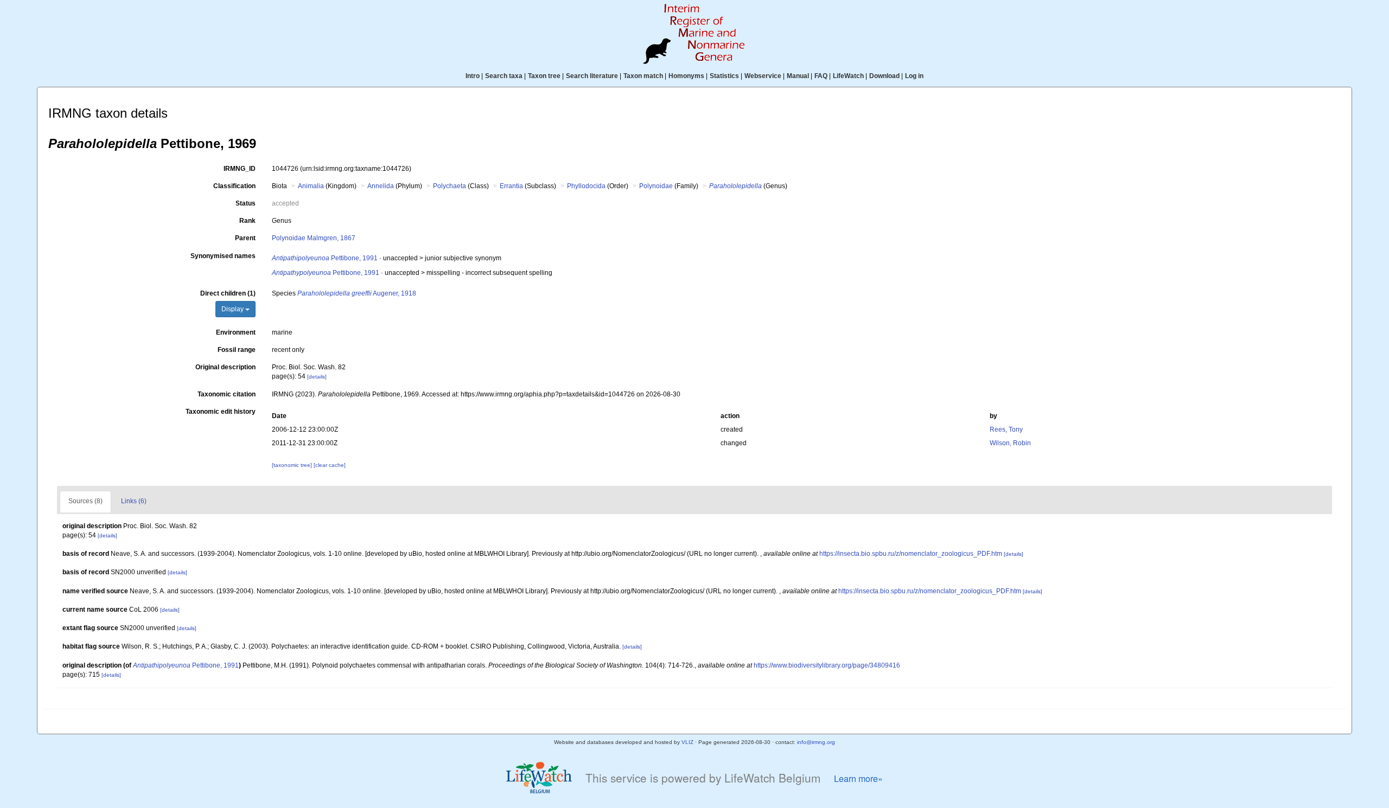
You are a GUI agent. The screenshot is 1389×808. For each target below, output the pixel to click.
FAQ (820, 76)
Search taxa (504, 76)
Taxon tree (544, 76)
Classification (234, 186)
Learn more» (858, 778)
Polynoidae (656, 186)
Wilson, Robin (1010, 443)
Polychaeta (449, 186)
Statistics (724, 76)
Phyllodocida (586, 186)
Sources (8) (85, 501)
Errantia (511, 186)
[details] (317, 377)
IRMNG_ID (240, 168)
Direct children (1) (228, 293)
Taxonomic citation (226, 394)
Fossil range (237, 350)
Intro (473, 76)
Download (884, 76)
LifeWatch (848, 76)
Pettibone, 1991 (325, 258)
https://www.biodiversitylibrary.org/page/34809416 (827, 665)
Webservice (762, 76)
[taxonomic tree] (293, 465)
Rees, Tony (1006, 429)
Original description (225, 367)
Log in (914, 76)
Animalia (311, 186)
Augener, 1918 (356, 293)
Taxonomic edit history (221, 411)
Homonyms (686, 76)
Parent (245, 238)
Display (233, 309)
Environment (236, 332)
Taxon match (643, 76)
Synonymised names (223, 256)
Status (245, 203)
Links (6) (133, 501)
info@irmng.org (816, 742)
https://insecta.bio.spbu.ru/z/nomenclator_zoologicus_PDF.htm (910, 553)
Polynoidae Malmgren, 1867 (313, 238)
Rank (247, 221)
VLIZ (687, 742)
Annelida (380, 186)
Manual (798, 76)
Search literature (592, 76)
